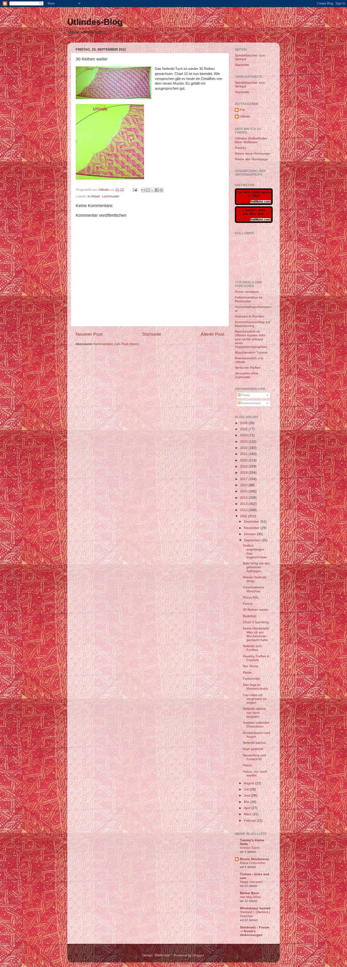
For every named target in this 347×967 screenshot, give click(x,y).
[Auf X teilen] (152, 190)
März (248, 814)
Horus (247, 765)
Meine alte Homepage (251, 159)
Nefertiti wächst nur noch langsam (254, 712)
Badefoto (249, 616)
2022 (244, 448)
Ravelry (240, 148)
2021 (244, 454)
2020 (244, 460)
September (252, 540)
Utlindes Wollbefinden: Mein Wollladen (251, 140)
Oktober (250, 534)
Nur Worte (250, 666)
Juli (247, 789)
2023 (244, 441)
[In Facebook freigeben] (156, 190)
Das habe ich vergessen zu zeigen (255, 698)
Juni (247, 795)
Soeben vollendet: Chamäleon (256, 724)
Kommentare (251, 403)
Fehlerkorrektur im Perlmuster (248, 299)
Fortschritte (251, 679)
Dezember (252, 521)
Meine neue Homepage (252, 153)
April (247, 808)
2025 (244, 429)
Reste (247, 672)
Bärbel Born (249, 893)
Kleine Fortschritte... (254, 863)
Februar (250, 820)
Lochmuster (110, 196)
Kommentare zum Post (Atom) (116, 344)
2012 (244, 510)
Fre (242, 110)
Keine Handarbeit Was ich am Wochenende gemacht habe (256, 634)
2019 (244, 466)
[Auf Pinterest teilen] (161, 190)
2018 (244, 472)
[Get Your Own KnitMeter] (254, 204)
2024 (244, 435)
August (249, 783)
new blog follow (250, 897)
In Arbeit (94, 196)
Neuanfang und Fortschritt (254, 757)
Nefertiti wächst (254, 743)
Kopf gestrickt (253, 749)
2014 (244, 497)
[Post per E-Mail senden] (134, 189)
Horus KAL (251, 597)
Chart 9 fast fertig (256, 622)
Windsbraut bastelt (255, 908)
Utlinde (245, 116)
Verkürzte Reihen (248, 367)
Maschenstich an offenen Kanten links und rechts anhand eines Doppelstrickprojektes (251, 339)
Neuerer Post (89, 334)
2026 (244, 423)
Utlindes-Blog (95, 22)
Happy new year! (251, 882)
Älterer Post (212, 334)
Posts (245, 395)
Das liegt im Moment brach (255, 686)
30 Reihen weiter (255, 609)
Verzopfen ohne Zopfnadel (246, 375)
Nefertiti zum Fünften (252, 648)
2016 (244, 485)
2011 (244, 516)
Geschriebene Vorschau (253, 589)
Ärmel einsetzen (247, 292)
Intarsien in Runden (249, 316)
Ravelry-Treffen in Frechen (256, 658)
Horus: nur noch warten (255, 773)
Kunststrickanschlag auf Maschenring (252, 324)
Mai (247, 802)
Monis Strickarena (254, 859)
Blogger (198, 955)
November (252, 528)
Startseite (151, 334)
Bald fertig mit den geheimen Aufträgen (256, 567)
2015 (244, 491)
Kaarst (248, 603)
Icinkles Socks (250, 848)
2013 (244, 504)
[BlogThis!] (147, 190)
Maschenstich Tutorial (251, 352)
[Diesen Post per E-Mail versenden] (143, 190)
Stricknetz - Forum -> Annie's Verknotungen (254, 931)
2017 (244, 479)
